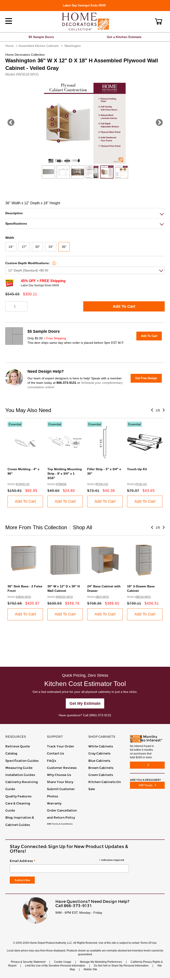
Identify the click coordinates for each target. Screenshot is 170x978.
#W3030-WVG (64, 596)
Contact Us (55, 753)
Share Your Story (60, 782)
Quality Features (18, 796)
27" (24, 246)
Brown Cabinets (100, 768)
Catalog (11, 753)
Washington (72, 46)
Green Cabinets (100, 775)
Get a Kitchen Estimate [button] (124, 37)
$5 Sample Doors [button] (41, 37)
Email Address (67, 861)
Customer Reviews (62, 768)
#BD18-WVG (143, 596)
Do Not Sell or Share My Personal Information (121, 965)
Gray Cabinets (99, 753)
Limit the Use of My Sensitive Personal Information (55, 965)
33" (50, 246)
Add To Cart (124, 306)
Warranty (54, 803)
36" (64, 246)
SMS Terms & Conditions (60, 824)
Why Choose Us (59, 775)
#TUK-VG (141, 484)
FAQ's (51, 761)
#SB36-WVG (23, 596)
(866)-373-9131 (100, 715)
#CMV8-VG (22, 484)
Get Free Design (146, 378)
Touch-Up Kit (137, 469)
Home (9, 46)
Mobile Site (90, 969)
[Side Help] (53, 263)
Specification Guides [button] (22, 761)
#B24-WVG (102, 596)
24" (11, 246)
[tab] (85, 213)
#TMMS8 (61, 484)
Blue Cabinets (99, 761)
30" (37, 246)
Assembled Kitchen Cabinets (39, 46)
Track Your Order (60, 746)
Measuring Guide (19, 768)
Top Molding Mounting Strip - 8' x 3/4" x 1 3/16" (64, 473)
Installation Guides (20, 775)
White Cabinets (100, 746)
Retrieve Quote (17, 746)
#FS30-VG (101, 484)
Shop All (82, 527)
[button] (158, 21)
